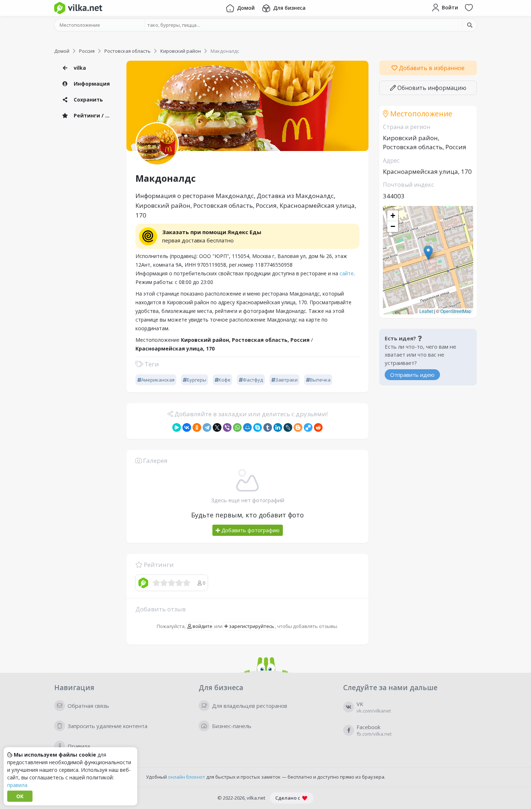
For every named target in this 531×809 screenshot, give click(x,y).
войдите (201, 626)
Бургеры (196, 379)
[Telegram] (207, 427)
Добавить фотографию (250, 530)
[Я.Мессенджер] (176, 427)
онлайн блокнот (186, 777)
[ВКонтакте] (186, 427)
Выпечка (320, 379)
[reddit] (318, 427)
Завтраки (286, 379)
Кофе (224, 379)
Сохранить (87, 99)
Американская (157, 379)
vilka (79, 67)
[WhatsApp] (237, 427)
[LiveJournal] (288, 427)
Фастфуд (253, 379)
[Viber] (227, 427)
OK (19, 796)
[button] (428, 252)
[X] (217, 427)
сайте (347, 273)
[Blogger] (298, 427)
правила (17, 785)
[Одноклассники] (197, 427)
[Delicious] (308, 427)
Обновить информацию (431, 88)
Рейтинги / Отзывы (94, 115)
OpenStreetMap (455, 311)
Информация (91, 83)
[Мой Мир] (247, 427)
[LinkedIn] (277, 427)
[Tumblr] (267, 427)
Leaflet (426, 311)
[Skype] (257, 427)
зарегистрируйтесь (251, 626)
